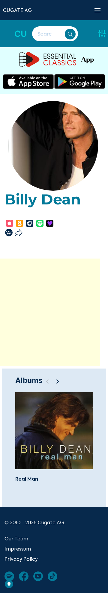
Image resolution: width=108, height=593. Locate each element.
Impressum (17, 549)
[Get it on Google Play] (79, 81)
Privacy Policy (21, 559)
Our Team (16, 539)
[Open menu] (97, 10)
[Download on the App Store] (28, 81)
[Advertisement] (54, 312)
